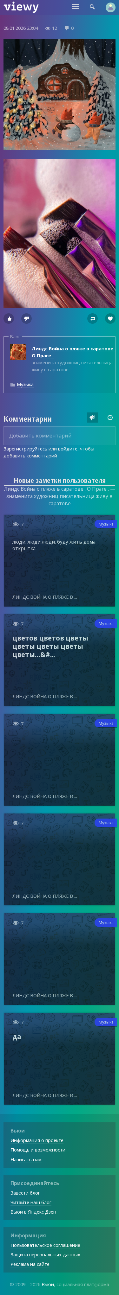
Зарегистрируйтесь (25, 448)
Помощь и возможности (37, 1149)
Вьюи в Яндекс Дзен (33, 1212)
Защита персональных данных (45, 1254)
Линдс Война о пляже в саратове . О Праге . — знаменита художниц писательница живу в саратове (59, 496)
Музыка (25, 384)
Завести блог (25, 1193)
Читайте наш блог (30, 1202)
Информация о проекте (36, 1140)
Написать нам (26, 1159)
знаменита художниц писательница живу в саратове (74, 359)
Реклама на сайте (30, 1264)
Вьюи (48, 1284)
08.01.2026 (14, 28)
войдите (67, 448)
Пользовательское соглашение (45, 1245)
